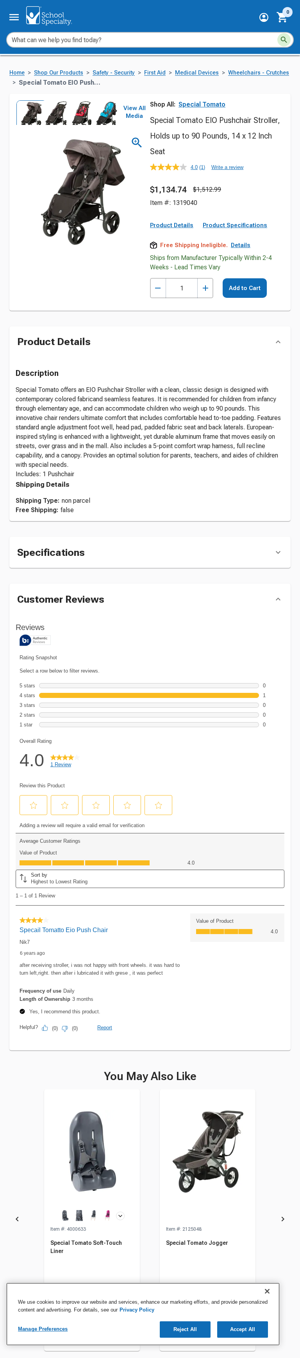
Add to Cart (245, 288)
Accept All (242, 1329)
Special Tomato (202, 104)
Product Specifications (235, 225)
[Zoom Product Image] (137, 142)
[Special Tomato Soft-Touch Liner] (92, 1157)
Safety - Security (114, 72)
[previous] (17, 1220)
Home (17, 72)
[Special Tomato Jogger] (207, 1157)
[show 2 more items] (120, 1216)
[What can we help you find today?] (284, 39)
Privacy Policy (137, 1310)
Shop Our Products (58, 72)
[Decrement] (158, 288)
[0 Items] (282, 17)
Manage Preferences (43, 1329)
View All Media (134, 112)
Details (240, 245)
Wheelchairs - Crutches (258, 72)
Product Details (171, 225)
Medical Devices (197, 72)
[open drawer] (14, 17)
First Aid (155, 72)
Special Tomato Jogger (197, 1243)
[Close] (267, 1291)
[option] (28, 112)
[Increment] (205, 288)
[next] (115, 112)
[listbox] (66, 112)
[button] (264, 17)
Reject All (185, 1329)
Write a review (227, 167)
